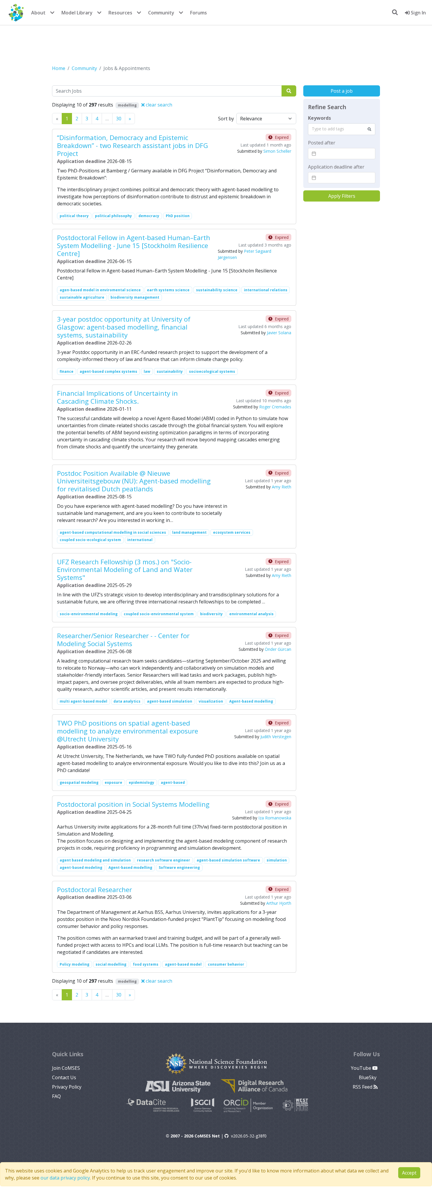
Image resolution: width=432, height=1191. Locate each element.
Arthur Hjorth (278, 903)
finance (66, 371)
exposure (113, 782)
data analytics (126, 701)
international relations (265, 289)
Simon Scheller (277, 151)
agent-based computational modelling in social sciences (113, 532)
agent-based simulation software (228, 860)
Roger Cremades (275, 407)
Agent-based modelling (251, 701)
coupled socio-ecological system (90, 539)
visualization (211, 701)
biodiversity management (134, 297)
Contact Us (64, 1077)
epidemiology (141, 782)
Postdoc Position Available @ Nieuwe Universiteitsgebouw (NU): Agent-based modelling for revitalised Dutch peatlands (134, 481)
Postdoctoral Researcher (94, 889)
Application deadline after (336, 167)
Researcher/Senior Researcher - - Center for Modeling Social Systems (123, 639)
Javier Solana (279, 332)
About (38, 12)
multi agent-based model (83, 701)
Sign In (418, 12)
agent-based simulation (169, 701)
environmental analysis (251, 613)
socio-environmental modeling (89, 613)
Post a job (342, 91)
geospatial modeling (79, 782)
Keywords (319, 118)
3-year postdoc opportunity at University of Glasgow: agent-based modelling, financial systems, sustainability (123, 327)
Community (161, 12)
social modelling (111, 964)
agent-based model (183, 964)
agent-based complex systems (108, 371)
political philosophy (113, 215)
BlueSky (368, 1077)
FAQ (56, 1096)
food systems (145, 964)
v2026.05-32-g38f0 (249, 1136)
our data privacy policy (65, 1178)
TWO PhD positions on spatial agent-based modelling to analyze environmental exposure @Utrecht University (127, 730)
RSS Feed (363, 1087)
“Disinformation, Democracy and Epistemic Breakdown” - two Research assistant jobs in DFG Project (132, 145)
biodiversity (211, 613)
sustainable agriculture (82, 297)
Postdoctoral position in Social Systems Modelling (133, 804)
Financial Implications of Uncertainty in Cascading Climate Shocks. (117, 397)
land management (189, 532)
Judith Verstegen (275, 736)
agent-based (173, 782)
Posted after (321, 143)
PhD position (178, 215)
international (140, 539)
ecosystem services (231, 532)
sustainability (170, 371)
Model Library (77, 12)
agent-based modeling (81, 867)
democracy (148, 215)
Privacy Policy (66, 1087)
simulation (277, 860)
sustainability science (216, 289)
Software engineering (179, 867)
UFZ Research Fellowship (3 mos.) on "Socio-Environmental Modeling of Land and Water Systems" (124, 569)
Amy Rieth (281, 487)
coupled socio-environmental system (159, 613)
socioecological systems (212, 371)
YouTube (361, 1068)
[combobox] (341, 129)
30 (118, 118)
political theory (74, 215)
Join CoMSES (66, 1068)
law (147, 371)
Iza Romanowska (274, 818)
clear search (158, 105)
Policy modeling (74, 964)
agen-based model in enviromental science (100, 289)
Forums (198, 12)
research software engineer (163, 860)
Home (58, 68)
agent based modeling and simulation (95, 860)
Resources (120, 12)
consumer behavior (226, 964)
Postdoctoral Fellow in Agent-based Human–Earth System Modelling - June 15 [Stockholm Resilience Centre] (133, 245)
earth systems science (168, 289)
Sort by (226, 118)
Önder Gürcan (278, 649)
